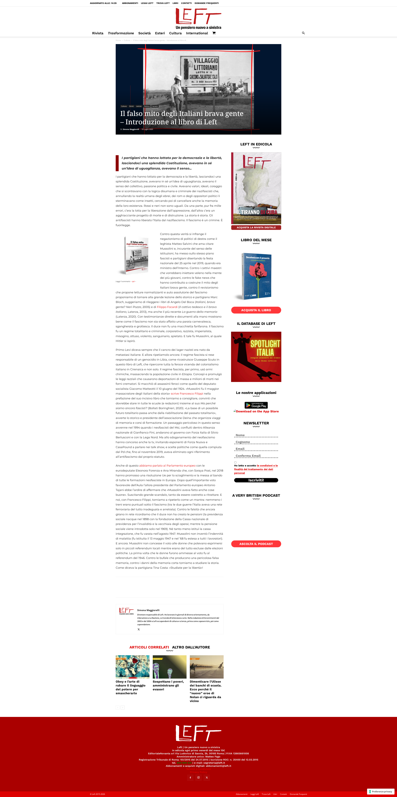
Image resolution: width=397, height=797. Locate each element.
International (197, 33)
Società (144, 33)
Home (118, 40)
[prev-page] (118, 707)
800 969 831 (184, 762)
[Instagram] (198, 777)
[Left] (198, 18)
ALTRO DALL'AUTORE (191, 647)
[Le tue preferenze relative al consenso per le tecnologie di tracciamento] (381, 792)
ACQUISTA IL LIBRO (256, 310)
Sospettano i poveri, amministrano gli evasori (168, 685)
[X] (148, 144)
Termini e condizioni (198, 769)
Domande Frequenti (207, 3)
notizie (138, 106)
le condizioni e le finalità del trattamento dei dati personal (256, 469)
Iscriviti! (256, 480)
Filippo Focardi (167, 307)
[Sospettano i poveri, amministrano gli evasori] (170, 667)
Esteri (160, 33)
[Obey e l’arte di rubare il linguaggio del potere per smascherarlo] (132, 667)
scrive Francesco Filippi (187, 393)
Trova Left (163, 3)
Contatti (186, 3)
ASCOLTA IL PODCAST (256, 544)
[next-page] (123, 707)
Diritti (131, 106)
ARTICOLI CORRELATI (149, 647)
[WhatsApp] (158, 144)
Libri (175, 3)
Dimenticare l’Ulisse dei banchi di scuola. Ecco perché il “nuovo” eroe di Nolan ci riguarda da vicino (206, 691)
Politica (147, 106)
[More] (169, 144)
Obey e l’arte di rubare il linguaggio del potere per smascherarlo (130, 687)
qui (133, 281)
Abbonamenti (130, 3)
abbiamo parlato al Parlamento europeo (167, 465)
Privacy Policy (198, 772)
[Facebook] (138, 144)
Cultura (175, 33)
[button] (303, 33)
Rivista (97, 33)
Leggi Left (147, 3)
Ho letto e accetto (256, 469)
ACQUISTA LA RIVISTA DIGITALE (256, 227)
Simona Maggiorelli (131, 129)
